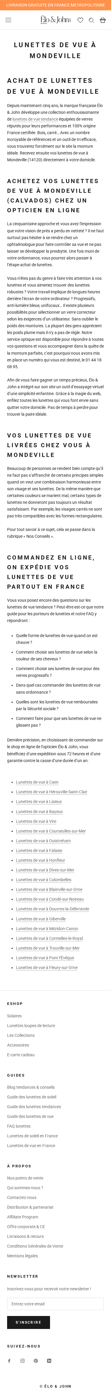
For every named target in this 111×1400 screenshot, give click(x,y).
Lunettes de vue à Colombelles (43, 879)
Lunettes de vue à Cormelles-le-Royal (49, 938)
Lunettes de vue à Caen (37, 782)
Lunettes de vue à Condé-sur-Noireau (50, 899)
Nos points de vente (25, 1178)
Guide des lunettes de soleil (31, 1097)
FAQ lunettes (18, 1126)
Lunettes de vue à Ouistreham (43, 840)
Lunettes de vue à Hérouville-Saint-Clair (51, 791)
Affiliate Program (22, 1217)
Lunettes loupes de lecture (31, 1025)
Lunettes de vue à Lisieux (39, 801)
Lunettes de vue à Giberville (41, 919)
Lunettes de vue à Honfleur (40, 860)
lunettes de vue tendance (35, 119)
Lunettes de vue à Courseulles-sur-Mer (51, 831)
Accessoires (18, 1045)
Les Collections (21, 1035)
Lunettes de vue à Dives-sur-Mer (45, 870)
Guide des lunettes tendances (34, 1106)
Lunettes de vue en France (31, 1145)
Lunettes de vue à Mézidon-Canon (47, 928)
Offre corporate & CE (26, 1226)
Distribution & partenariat (30, 1207)
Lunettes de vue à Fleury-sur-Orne (47, 967)
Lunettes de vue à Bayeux (39, 811)
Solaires (14, 1016)
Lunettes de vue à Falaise (39, 850)
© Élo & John (56, 1386)
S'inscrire (28, 1322)
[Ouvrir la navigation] (8, 20)
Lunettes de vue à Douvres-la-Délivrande (52, 909)
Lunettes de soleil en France (32, 1136)
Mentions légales (22, 1255)
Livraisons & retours (25, 1236)
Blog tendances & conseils (31, 1087)
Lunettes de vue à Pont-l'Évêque (45, 957)
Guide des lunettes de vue (30, 1116)
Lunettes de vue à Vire (36, 821)
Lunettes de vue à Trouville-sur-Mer (48, 948)
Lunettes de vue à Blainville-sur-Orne (49, 889)
